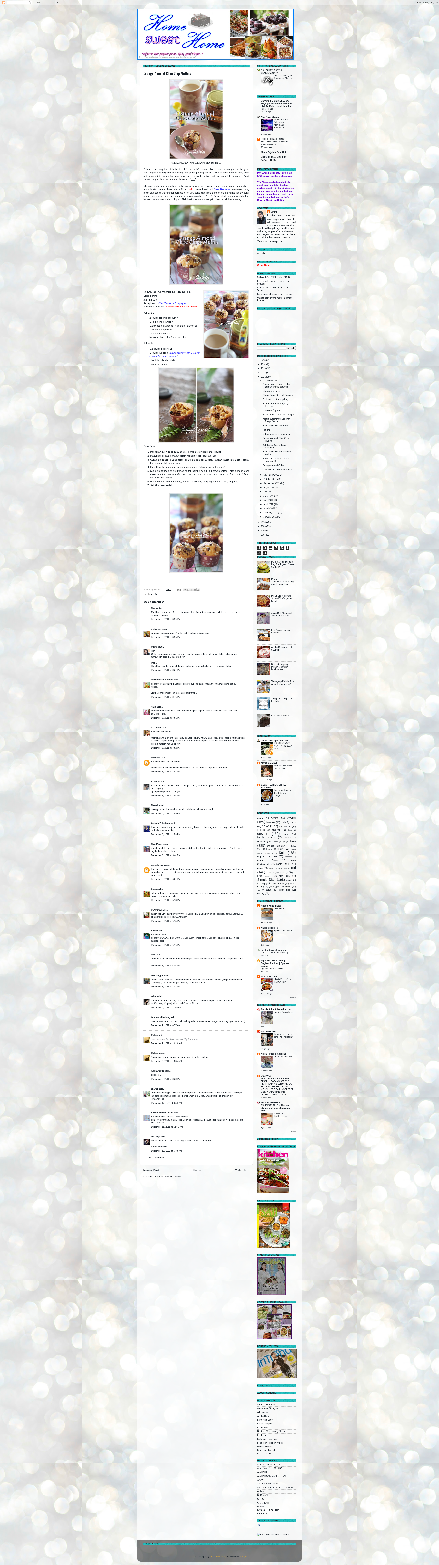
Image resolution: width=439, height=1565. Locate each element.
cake (265, 826)
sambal (270, 872)
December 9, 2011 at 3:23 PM (166, 1079)
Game (275, 842)
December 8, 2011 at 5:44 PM (166, 855)
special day (278, 883)
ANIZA (260, 1491)
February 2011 (270, 513)
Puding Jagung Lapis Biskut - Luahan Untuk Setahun (277, 385)
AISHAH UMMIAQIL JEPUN (271, 1476)
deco (290, 830)
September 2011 (271, 483)
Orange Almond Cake (273, 465)
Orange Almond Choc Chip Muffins (167, 73)
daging (276, 829)
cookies (261, 830)
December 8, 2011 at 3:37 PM (166, 670)
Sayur (292, 872)
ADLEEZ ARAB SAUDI (268, 1464)
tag (266, 886)
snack (289, 880)
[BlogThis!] (188, 589)
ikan (293, 841)
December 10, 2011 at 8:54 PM (166, 1103)
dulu (190, 189)
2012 (263, 373)
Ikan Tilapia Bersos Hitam (275, 426)
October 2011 (270, 479)
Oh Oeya (155, 1136)
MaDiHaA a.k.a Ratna (162, 680)
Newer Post (151, 1170)
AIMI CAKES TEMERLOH (270, 1468)
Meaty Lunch (280, 908)
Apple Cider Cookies (283, 930)
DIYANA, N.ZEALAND (268, 1510)
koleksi (270, 853)
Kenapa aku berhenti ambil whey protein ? (284, 1035)
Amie (154, 930)
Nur (153, 608)
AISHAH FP (263, 1472)
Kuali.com (262, 1435)
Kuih (282, 853)
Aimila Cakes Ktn (266, 1404)
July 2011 (268, 492)
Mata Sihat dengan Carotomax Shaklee (283, 77)
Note (293, 860)
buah (283, 822)
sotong (261, 883)
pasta (279, 863)
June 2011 (268, 496)
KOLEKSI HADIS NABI (272, 139)
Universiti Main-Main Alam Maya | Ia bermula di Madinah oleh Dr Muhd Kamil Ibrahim (276, 104)
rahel (153, 996)
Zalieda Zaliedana (160, 823)
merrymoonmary (218, 1556)
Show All (293, 997)
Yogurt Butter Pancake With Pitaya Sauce (276, 420)
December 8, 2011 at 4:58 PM (166, 834)
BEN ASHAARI (268, 1031)
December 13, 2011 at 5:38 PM (166, 1151)
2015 (263, 360)
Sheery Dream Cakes (162, 1112)
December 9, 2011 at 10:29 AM (166, 1043)
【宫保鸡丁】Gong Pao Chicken (283, 980)
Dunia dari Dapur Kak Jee (274, 740)
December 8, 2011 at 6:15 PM (166, 921)
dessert (263, 834)
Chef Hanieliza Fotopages (172, 303)
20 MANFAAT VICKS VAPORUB (273, 277)
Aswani (155, 781)
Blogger (243, 1556)
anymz (154, 1089)
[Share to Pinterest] (198, 589)
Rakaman (282, 868)
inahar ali (156, 629)
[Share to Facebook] (195, 589)
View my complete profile (269, 241)
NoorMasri (156, 844)
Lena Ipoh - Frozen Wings (270, 1443)
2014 (263, 364)
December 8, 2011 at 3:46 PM (166, 697)
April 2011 (268, 504)
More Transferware (283, 1056)
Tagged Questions (282, 886)
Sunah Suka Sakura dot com (276, 1009)
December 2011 (271, 380)
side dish (284, 876)
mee (274, 856)
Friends (261, 841)
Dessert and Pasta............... (280, 1114)
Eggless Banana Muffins (272, 969)
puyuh (271, 868)
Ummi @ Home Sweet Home (181, 306)
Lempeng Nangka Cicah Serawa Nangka (282, 793)
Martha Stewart (264, 1447)
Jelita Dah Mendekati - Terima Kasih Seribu (282, 614)
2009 (263, 526)
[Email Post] (178, 589)
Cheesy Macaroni (271, 391)
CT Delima (156, 727)
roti (293, 868)
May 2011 (268, 500)
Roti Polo (267, 430)
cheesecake (285, 826)
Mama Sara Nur (269, 763)
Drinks (286, 834)
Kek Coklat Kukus (280, 715)
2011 (263, 377)
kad (268, 846)
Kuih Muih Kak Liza (267, 1439)
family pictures (266, 837)
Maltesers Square (271, 410)
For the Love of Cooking (274, 950)
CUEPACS (266, 1076)
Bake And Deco (265, 1420)
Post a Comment (156, 1157)
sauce (282, 873)
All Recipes (263, 1412)
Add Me (261, 253)
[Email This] (185, 589)
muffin (154, 594)
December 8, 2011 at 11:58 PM (166, 1007)
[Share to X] (191, 589)
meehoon (288, 857)
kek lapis (280, 846)
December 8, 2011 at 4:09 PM (166, 813)
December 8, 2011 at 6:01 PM (166, 879)
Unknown (156, 757)
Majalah (261, 856)
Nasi (275, 860)
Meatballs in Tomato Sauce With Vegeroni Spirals (281, 598)
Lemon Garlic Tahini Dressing (274, 952)
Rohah (154, 1035)
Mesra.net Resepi (266, 1450)
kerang (269, 849)
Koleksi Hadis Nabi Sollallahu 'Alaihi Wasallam (275, 143)
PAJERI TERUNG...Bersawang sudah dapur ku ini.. (282, 581)
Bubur (293, 822)
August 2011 (269, 487)
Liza (153, 889)
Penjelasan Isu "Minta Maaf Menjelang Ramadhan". (281, 123)
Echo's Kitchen (269, 976)
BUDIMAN (262, 1495)
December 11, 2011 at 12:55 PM (167, 1127)
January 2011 (270, 517)
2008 (263, 530)
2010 (263, 522)
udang (260, 893)
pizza (260, 868)
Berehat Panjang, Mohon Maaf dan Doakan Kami (279, 667)
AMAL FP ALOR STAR (268, 1484)
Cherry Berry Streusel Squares (278, 395)
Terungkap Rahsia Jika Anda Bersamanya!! (282, 682)
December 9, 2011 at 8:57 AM (166, 1025)
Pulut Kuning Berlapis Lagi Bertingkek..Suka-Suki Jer (282, 564)
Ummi (154, 647)
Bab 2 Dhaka (267, 109)
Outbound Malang (160, 1017)
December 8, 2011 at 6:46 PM (166, 966)
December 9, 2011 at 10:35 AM (166, 1061)
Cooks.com (263, 1427)
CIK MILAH (263, 1503)
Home (197, 1170)
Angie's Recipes (269, 928)
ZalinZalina (157, 865)
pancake (266, 864)
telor (268, 889)
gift (284, 842)
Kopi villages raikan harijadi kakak (283, 766)
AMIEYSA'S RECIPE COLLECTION (275, 1487)
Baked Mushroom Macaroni (276, 434)
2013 (263, 368)
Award (274, 817)
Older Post (242, 1170)
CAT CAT (261, 1499)
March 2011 (269, 508)
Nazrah (154, 805)
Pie (289, 864)
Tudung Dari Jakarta (283, 1012)
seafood (268, 876)
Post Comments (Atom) (169, 1177)
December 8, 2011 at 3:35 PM (166, 637)
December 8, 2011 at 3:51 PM (166, 718)
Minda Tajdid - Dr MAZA (273, 152)
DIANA (260, 1507)
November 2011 (271, 475)
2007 (263, 535)
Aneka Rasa (263, 1416)
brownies (270, 822)
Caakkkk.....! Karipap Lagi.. (276, 399)
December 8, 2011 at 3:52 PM (166, 748)
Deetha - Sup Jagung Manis (271, 1431)
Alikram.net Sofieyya (267, 1408)
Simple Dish (266, 879)
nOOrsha (156, 910)
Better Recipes (264, 1424)
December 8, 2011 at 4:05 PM (166, 796)
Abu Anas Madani (270, 117)
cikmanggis (157, 975)
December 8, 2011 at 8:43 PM (166, 987)
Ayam (291, 817)
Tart (258, 890)
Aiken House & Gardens (273, 1054)
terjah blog (284, 890)
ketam (280, 849)
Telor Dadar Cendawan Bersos (278, 469)
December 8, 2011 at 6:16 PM (166, 945)
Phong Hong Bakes (271, 906)
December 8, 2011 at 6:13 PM (166, 900)
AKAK (260, 1480)
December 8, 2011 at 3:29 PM (166, 619)
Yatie (153, 707)
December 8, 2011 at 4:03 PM (166, 772)
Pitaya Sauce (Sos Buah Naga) (278, 414)
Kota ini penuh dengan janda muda (274, 294)
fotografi (288, 837)
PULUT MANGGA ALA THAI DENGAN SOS (283, 746)
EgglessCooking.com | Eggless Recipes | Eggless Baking (275, 963)
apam (260, 818)
